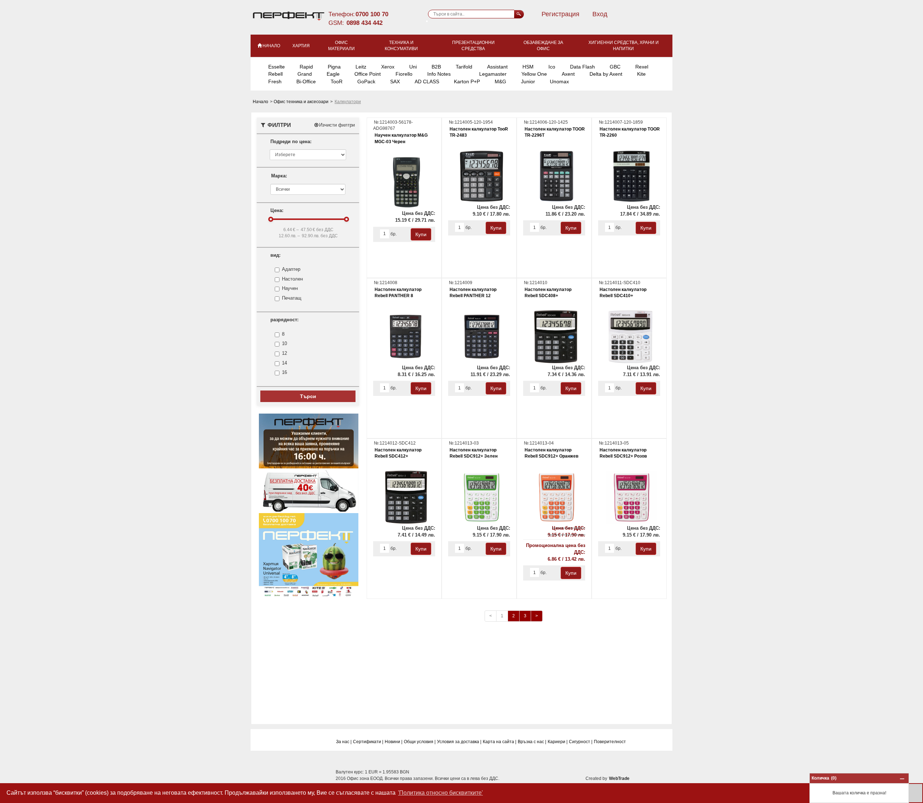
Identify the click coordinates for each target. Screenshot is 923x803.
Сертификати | (368, 741)
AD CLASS (427, 81)
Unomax (559, 81)
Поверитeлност (610, 741)
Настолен (292, 279)
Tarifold (464, 67)
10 (284, 343)
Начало (261, 101)
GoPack (366, 81)
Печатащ (291, 298)
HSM (528, 67)
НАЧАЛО (271, 45)
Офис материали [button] (341, 45)
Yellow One (534, 74)
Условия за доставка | (459, 741)
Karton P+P (467, 81)
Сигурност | (580, 741)
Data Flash (582, 67)
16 (284, 372)
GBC (615, 67)
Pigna (334, 67)
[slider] (270, 219)
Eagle (333, 74)
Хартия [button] (301, 45)
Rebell (275, 74)
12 (284, 353)
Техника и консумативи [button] (401, 45)
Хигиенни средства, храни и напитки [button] (623, 45)
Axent (568, 74)
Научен (290, 288)
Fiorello (404, 74)
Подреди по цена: (291, 141)
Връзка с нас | (532, 741)
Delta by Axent (605, 74)
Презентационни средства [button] (473, 45)
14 (284, 363)
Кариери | (558, 741)
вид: (275, 255)
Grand (304, 74)
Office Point (367, 74)
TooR (337, 81)
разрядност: (284, 319)
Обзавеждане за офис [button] (543, 45)
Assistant (497, 67)
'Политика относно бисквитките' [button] (440, 793)
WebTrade (619, 778)
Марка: (279, 175)
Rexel (641, 67)
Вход (600, 14)
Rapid (306, 67)
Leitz (360, 67)
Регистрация (560, 14)
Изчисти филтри (337, 125)
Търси (308, 396)
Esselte (276, 67)
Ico (551, 67)
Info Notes (439, 74)
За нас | (344, 741)
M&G (500, 81)
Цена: (276, 210)
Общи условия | (420, 741)
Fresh (275, 81)
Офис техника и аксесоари (302, 101)
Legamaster (493, 74)
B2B (436, 67)
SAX (395, 81)
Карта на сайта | (499, 741)
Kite (641, 74)
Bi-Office (306, 81)
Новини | (393, 741)
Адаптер (291, 269)
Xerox (387, 67)
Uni (413, 67)
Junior (528, 81)
